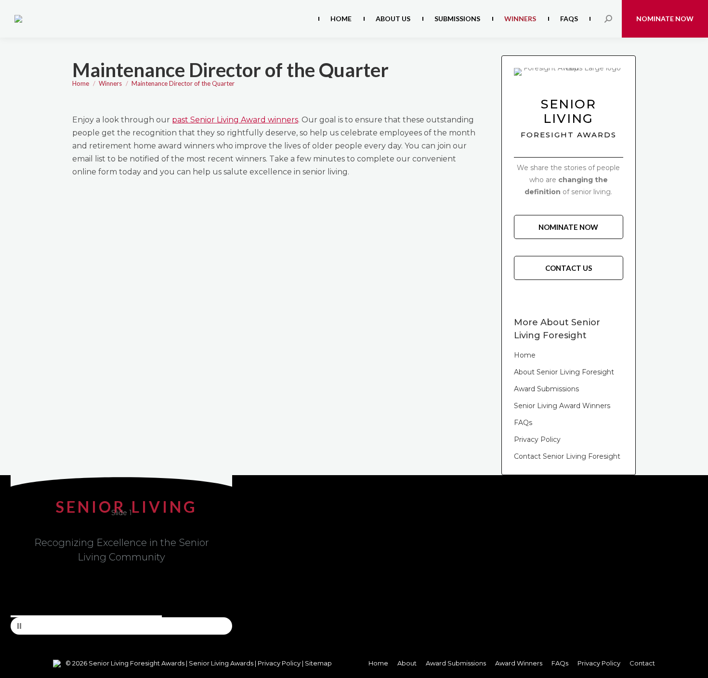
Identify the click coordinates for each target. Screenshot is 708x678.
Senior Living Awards (221, 663)
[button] (121, 626)
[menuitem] (341, 19)
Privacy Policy (280, 663)
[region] (121, 555)
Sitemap (318, 663)
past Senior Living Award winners (235, 119)
